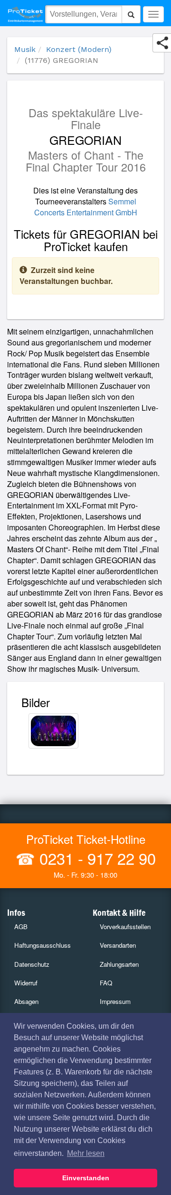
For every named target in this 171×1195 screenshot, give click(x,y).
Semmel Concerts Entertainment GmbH (85, 207)
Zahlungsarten (119, 964)
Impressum (115, 1001)
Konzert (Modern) (79, 49)
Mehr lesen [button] (85, 1153)
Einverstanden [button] (85, 1178)
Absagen (26, 1001)
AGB (21, 926)
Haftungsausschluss (42, 945)
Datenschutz (31, 964)
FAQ (106, 982)
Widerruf (26, 982)
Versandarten (118, 945)
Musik (25, 49)
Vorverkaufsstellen (125, 926)
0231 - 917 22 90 (95, 858)
